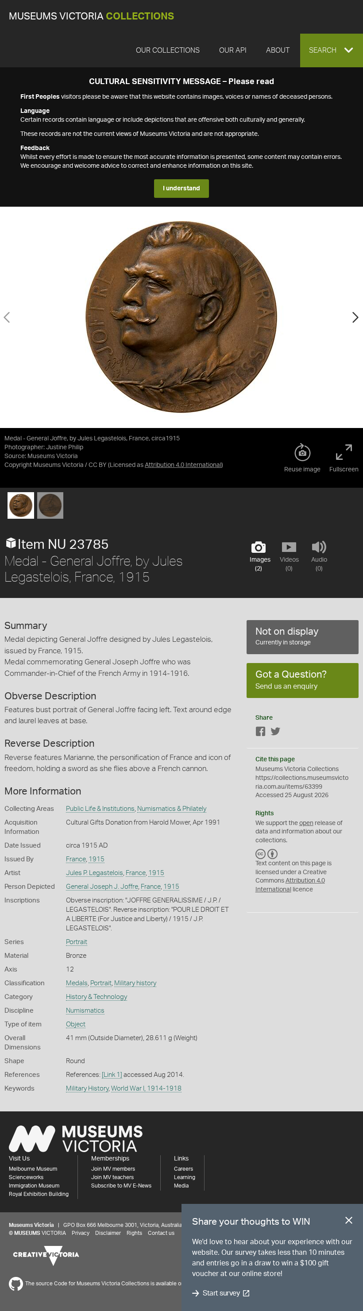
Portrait (76, 942)
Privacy (80, 1233)
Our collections (168, 50)
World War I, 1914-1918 (146, 1088)
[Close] (348, 1222)
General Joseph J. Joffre (102, 886)
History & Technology (96, 997)
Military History (87, 1088)
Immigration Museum (34, 1185)
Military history (135, 983)
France (76, 859)
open (306, 823)
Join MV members (113, 1169)
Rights (134, 1233)
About (278, 50)
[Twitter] (275, 733)
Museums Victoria (91, 16)
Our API (233, 50)
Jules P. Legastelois (94, 873)
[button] (331, 50)
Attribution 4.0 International (183, 465)
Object (75, 1024)
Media (181, 1185)
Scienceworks (26, 1177)
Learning (184, 1177)
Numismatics (85, 1010)
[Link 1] (112, 1075)
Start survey (221, 1293)
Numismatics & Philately (171, 809)
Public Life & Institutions (100, 809)
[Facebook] (260, 733)
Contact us (161, 1233)
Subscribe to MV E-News (121, 1185)
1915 (96, 859)
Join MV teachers (112, 1177)
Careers (183, 1169)
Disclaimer (108, 1233)
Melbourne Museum (33, 1169)
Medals (77, 983)
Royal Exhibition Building (39, 1194)
